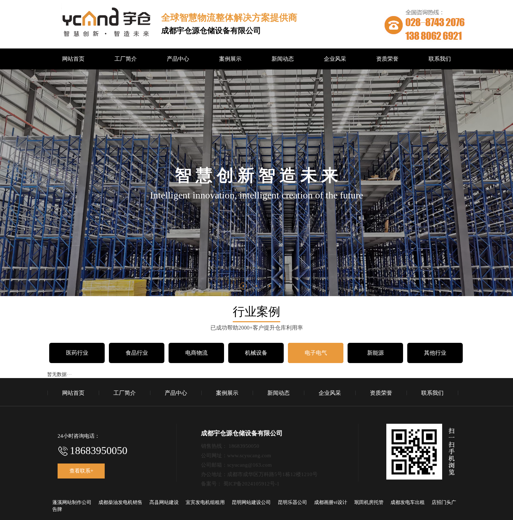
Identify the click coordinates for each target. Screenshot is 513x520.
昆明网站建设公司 (251, 502)
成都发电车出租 (408, 502)
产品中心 (178, 59)
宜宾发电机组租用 (205, 502)
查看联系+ (81, 471)
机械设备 (256, 353)
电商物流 (196, 353)
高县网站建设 (164, 502)
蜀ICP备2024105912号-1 (251, 484)
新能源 (375, 353)
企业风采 (335, 59)
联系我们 (440, 59)
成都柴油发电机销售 (120, 502)
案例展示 (230, 59)
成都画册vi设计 (330, 502)
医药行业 (77, 353)
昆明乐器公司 (292, 502)
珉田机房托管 (369, 502)
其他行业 (435, 353)
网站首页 (73, 59)
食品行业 (137, 353)
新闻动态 (283, 59)
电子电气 (316, 353)
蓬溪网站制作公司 (71, 502)
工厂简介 (125, 59)
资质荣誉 (387, 59)
